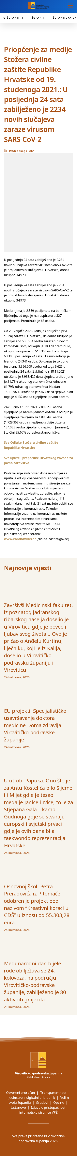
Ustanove (18, 1107)
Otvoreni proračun (20, 1092)
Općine (58, 1102)
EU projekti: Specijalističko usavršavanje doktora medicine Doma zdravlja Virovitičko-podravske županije (35, 725)
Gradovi (42, 1102)
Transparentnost (53, 1092)
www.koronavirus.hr (20, 539)
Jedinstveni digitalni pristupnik (31, 1097)
